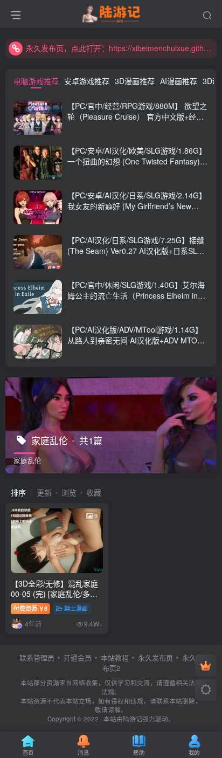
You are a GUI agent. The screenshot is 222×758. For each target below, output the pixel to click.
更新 (44, 492)
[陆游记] (111, 12)
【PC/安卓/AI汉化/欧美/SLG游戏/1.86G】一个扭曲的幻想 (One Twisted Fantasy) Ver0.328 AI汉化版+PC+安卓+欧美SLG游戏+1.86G (136, 166)
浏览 (69, 492)
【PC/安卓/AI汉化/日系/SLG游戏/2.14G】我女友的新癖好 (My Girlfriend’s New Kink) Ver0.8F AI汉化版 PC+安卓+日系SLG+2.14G (136, 211)
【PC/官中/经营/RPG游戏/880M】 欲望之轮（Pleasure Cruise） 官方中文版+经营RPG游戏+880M (137, 116)
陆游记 (132, 718)
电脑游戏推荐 (36, 80)
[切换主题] (206, 690)
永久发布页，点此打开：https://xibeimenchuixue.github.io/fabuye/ (119, 48)
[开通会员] (206, 665)
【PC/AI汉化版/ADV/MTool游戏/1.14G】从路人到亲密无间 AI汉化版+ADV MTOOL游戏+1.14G (137, 340)
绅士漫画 (76, 608)
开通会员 (78, 657)
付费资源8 (30, 608)
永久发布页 (155, 657)
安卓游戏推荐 (86, 80)
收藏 (93, 492)
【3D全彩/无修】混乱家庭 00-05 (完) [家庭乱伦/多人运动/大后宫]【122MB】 (54, 594)
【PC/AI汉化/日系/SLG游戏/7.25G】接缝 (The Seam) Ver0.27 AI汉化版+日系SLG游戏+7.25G (135, 250)
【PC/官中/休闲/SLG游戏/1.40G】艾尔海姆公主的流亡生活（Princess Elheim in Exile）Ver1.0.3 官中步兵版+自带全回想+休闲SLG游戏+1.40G (136, 300)
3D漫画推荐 (135, 80)
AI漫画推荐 (178, 80)
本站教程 (115, 657)
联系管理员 (36, 657)
